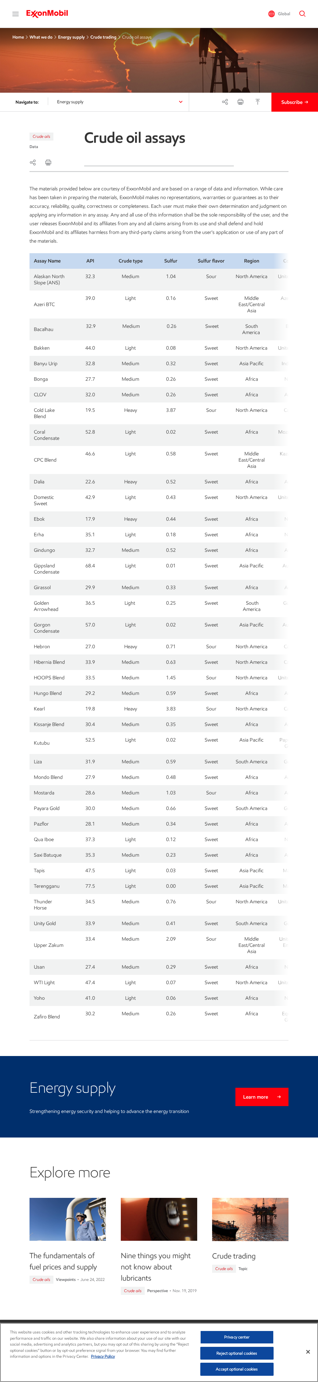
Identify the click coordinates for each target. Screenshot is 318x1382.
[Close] (308, 1352)
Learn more (255, 1097)
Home (18, 37)
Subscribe (291, 102)
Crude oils (41, 136)
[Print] (240, 101)
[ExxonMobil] (50, 14)
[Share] (225, 102)
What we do (41, 37)
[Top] (258, 101)
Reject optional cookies (236, 1353)
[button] (15, 14)
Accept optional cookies (237, 1369)
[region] (159, 1352)
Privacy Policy (103, 1356)
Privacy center (237, 1337)
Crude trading (103, 37)
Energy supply (71, 37)
